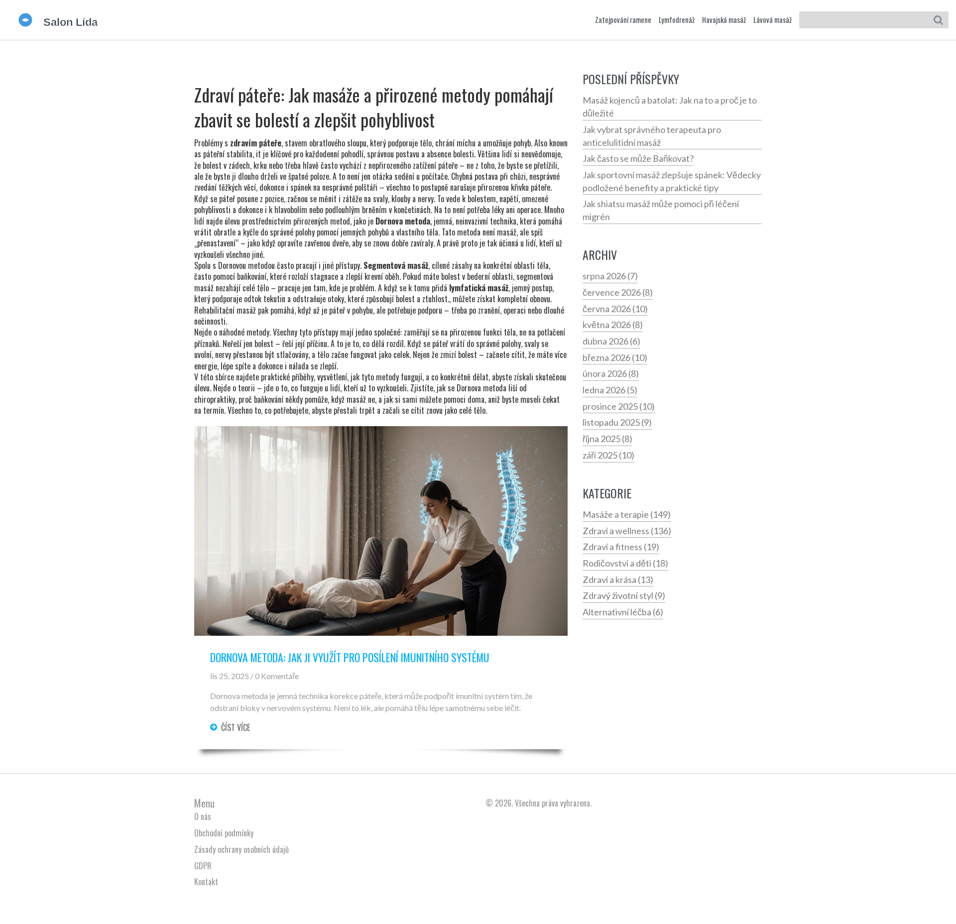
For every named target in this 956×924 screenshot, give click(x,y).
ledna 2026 (610, 389)
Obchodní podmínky (223, 833)
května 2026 (613, 324)
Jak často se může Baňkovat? (638, 158)
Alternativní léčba (623, 611)
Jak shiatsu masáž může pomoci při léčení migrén (661, 210)
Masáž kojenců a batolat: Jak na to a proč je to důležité (670, 106)
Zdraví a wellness (627, 530)
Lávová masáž (772, 20)
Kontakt (206, 882)
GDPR (203, 866)
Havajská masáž (724, 20)
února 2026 (611, 373)
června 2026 (615, 308)
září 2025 (608, 455)
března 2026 (615, 357)
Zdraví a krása (618, 579)
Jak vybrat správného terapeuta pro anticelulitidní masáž (652, 136)
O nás (202, 816)
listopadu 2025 (617, 422)
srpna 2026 (610, 275)
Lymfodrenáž (677, 20)
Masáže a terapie (627, 514)
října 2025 (607, 438)
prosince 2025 (619, 406)
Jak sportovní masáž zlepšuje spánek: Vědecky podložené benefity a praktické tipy (672, 181)
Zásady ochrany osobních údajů (241, 849)
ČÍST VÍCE (235, 727)
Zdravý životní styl (624, 595)
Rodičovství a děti (625, 563)
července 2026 (618, 292)
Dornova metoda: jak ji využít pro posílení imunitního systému (349, 658)
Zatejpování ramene (623, 20)
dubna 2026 (611, 341)
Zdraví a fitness (621, 546)
